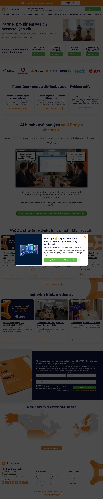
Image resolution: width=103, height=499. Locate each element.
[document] (51, 249)
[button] (84, 236)
